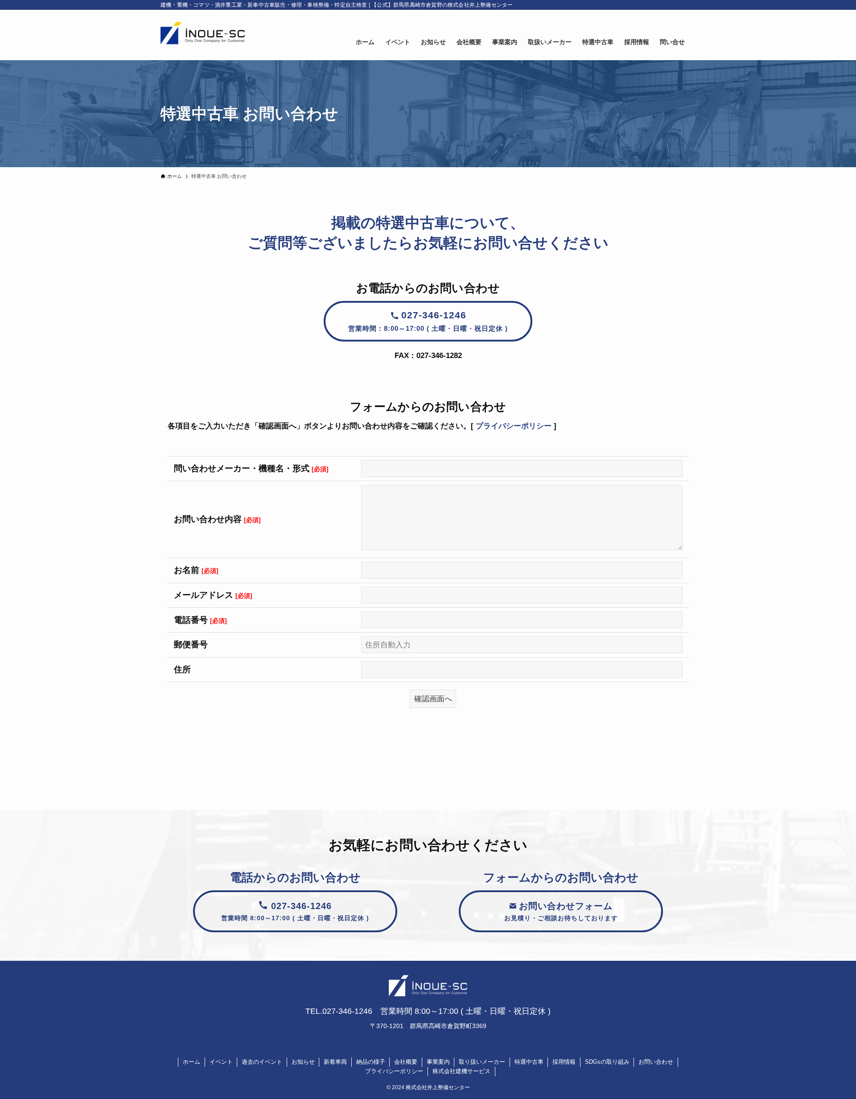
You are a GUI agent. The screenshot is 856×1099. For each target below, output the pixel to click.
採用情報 (564, 1061)
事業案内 (438, 1061)
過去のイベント (262, 1061)
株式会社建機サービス (461, 1071)
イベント (221, 1061)
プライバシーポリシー (513, 426)
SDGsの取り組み (607, 1061)
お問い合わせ (655, 1061)
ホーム (191, 1061)
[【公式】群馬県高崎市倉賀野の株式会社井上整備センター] (202, 35)
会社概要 (405, 1061)
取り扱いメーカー (482, 1061)
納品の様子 (370, 1061)
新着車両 (335, 1061)
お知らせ (303, 1061)
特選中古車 (528, 1061)
